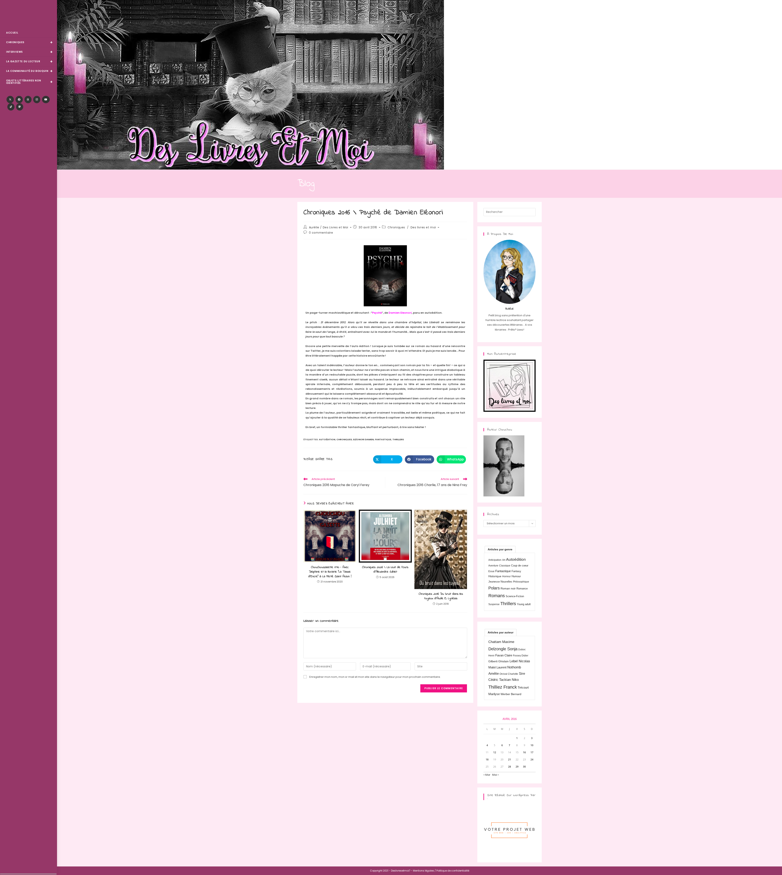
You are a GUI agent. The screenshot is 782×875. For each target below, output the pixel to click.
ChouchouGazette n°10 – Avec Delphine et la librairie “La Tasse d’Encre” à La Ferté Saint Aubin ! (329, 572)
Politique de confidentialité (452, 870)
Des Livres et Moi (28, 14)
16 (524, 752)
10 (531, 745)
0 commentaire (321, 233)
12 (494, 752)
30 (524, 766)
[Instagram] (36, 99)
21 (509, 759)
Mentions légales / (424, 870)
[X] (10, 99)
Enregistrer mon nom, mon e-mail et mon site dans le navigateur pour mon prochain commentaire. (375, 677)
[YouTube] (46, 99)
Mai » (495, 775)
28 (509, 766)
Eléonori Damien (363, 439)
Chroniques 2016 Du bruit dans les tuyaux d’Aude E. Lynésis (441, 596)
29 (517, 766)
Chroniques (396, 227)
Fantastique (383, 439)
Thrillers (398, 439)
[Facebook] (19, 99)
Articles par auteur (500, 632)
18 (487, 759)
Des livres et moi (423, 227)
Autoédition (327, 439)
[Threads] (28, 99)
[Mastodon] (19, 107)
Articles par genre (500, 549)
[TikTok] (10, 107)
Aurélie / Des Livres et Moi (328, 227)
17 (531, 752)
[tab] (500, 549)
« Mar (486, 775)
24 (531, 759)
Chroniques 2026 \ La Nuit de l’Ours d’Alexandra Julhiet (385, 569)
